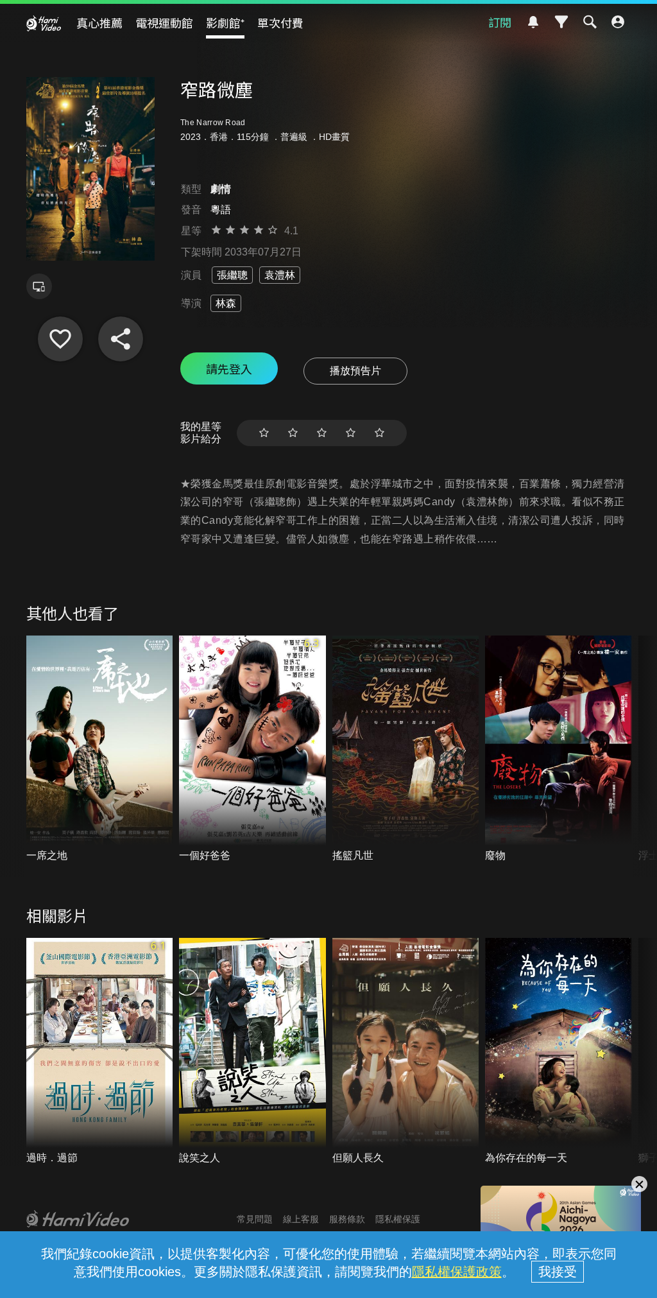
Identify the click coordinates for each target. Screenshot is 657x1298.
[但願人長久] (405, 1051)
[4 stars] (350, 433)
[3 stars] (321, 433)
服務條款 (347, 1219)
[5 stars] (379, 433)
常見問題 (255, 1219)
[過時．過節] (99, 1051)
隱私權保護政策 (457, 1272)
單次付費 (280, 22)
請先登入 (229, 368)
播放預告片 (355, 370)
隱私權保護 (397, 1219)
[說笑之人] (252, 1051)
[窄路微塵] (60, 338)
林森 (226, 303)
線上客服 (301, 1219)
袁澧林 (279, 275)
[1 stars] (264, 433)
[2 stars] (292, 433)
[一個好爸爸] (252, 749)
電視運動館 (164, 22)
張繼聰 (232, 275)
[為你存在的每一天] (558, 1051)
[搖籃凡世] (405, 749)
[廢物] (558, 749)
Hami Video (43, 23)
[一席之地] (99, 749)
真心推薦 (99, 22)
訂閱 (499, 21)
